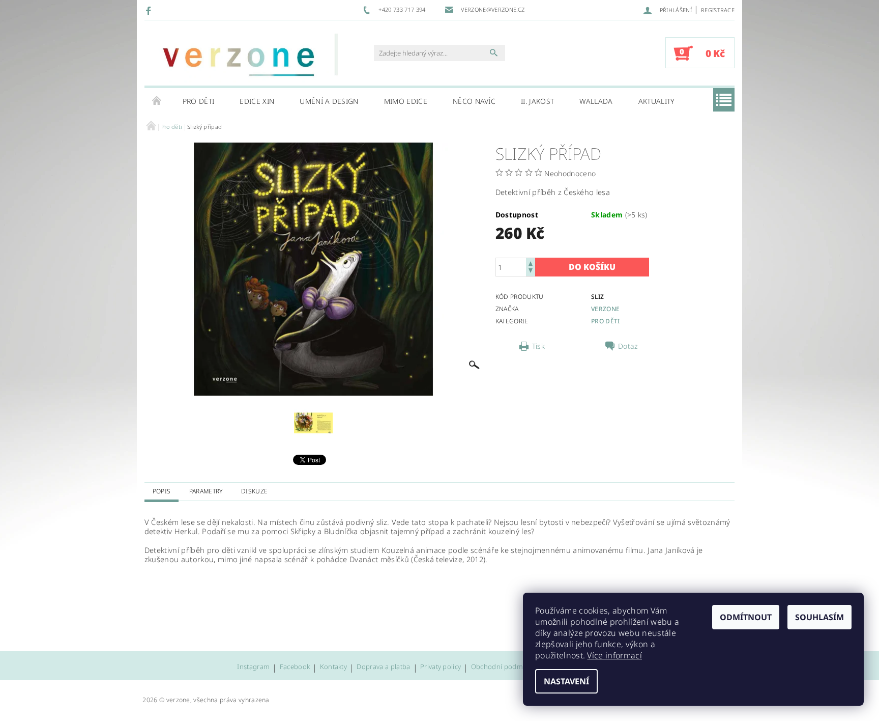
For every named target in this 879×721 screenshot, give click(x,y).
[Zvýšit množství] (530, 262)
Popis (162, 491)
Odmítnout (746, 617)
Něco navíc (474, 101)
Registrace (718, 10)
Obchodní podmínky (503, 667)
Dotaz (628, 346)
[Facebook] (149, 10)
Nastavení (566, 681)
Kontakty (333, 667)
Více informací (614, 655)
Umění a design (329, 101)
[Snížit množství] (530, 271)
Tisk (538, 346)
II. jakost (537, 101)
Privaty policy (440, 667)
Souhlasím (819, 617)
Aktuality (656, 101)
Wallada (595, 101)
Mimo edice (405, 101)
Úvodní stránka (157, 101)
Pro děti (199, 101)
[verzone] (244, 58)
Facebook (295, 667)
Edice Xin (257, 101)
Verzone (605, 308)
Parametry (206, 491)
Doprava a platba (383, 667)
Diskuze (254, 491)
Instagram (253, 667)
